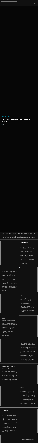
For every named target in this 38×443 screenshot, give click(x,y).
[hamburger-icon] (34, 4)
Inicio (2, 124)
